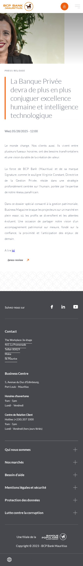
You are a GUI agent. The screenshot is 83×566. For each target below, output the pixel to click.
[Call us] (52, 560)
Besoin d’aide (14, 475)
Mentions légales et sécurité (25, 487)
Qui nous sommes (17, 450)
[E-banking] (64, 6)
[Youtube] (75, 307)
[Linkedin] (63, 307)
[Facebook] (52, 307)
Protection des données (22, 500)
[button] (10, 560)
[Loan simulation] (31, 560)
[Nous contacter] (72, 560)
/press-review (15, 260)
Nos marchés (14, 462)
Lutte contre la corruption (24, 513)
